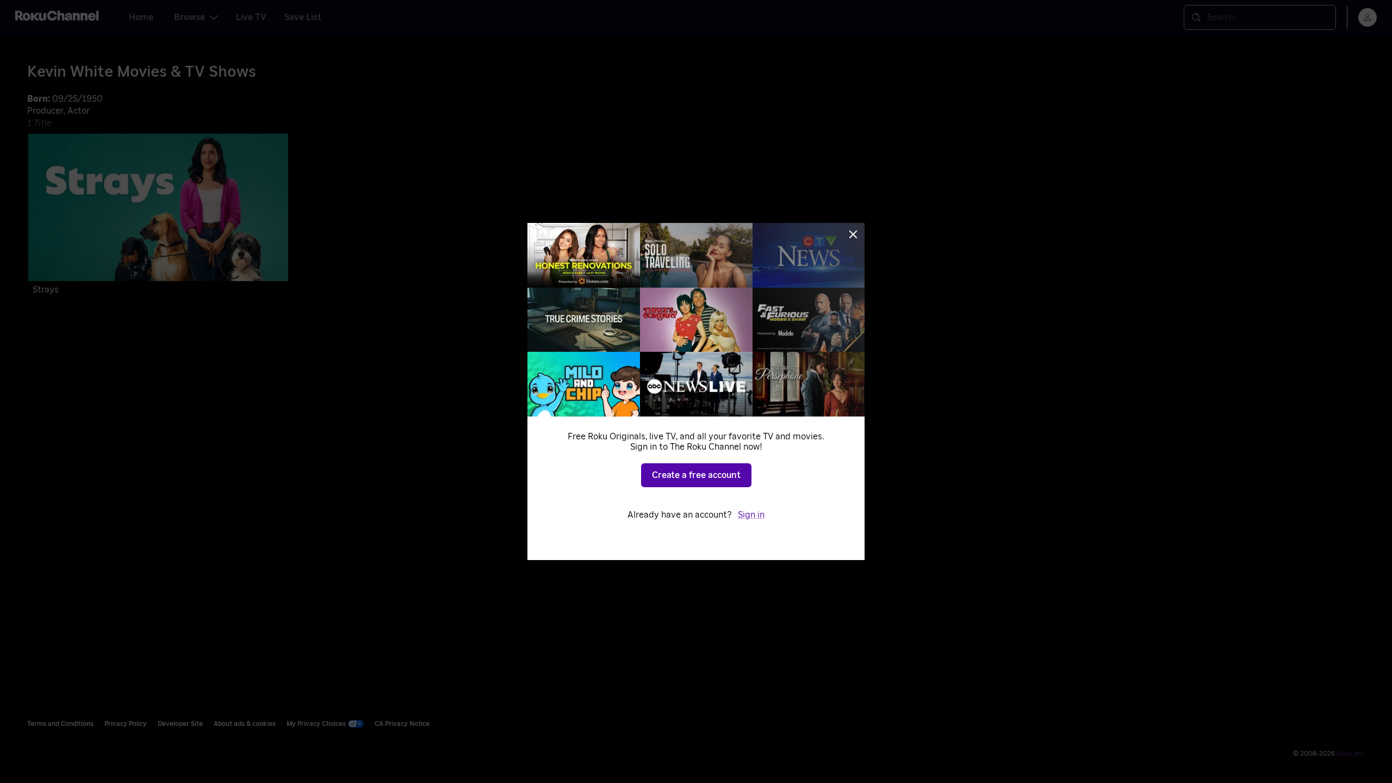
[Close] (853, 234)
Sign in (751, 515)
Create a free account (696, 475)
